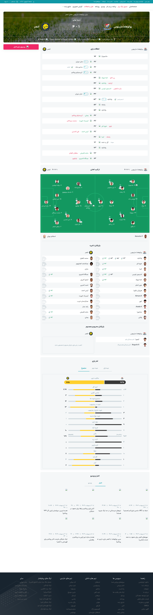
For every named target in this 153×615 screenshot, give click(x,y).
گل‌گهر (98, 606)
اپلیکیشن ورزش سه (138, 2)
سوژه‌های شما (97, 2)
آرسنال (74, 596)
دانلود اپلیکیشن (144, 582)
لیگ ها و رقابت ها (118, 592)
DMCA (146, 606)
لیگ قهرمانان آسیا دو (44, 605)
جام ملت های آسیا (21, 585)
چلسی (74, 599)
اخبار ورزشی (123, 2)
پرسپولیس (96, 585)
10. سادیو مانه (78, 188)
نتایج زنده (67, 6)
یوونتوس (73, 612)
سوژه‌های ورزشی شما (117, 582)
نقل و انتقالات (88, 6)
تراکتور (98, 589)
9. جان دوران (78, 224)
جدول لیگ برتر (122, 6)
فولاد (98, 599)
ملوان (98, 602)
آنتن (123, 606)
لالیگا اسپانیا (47, 592)
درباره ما (146, 592)
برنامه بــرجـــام (111, 6)
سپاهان (97, 596)
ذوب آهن (97, 592)
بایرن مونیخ (72, 592)
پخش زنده (129, 2)
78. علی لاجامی (57, 199)
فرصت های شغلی (143, 599)
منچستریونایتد (71, 609)
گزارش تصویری (77, 6)
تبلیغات (104, 2)
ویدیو (103, 6)
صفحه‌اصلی (133, 6)
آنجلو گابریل (84, 280)
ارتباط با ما (145, 585)
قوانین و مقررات (144, 602)
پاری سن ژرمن (22, 599)
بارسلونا (73, 589)
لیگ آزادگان (47, 585)
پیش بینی (147, 2)
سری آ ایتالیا (47, 595)
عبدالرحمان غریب (82, 301)
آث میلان (73, 582)
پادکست (116, 2)
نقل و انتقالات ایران (20, 596)
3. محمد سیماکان (57, 213)
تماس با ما (109, 2)
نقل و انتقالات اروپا (21, 592)
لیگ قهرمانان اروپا (45, 599)
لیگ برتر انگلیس (46, 589)
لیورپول (73, 606)
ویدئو (122, 596)
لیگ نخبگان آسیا (107, 39)
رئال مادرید (72, 602)
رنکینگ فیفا (23, 589)
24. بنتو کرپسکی (46, 206)
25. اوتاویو (78, 206)
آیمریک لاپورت (83, 296)
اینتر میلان (72, 585)
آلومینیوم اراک (95, 609)
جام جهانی (23, 582)
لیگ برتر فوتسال (46, 609)
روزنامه (97, 6)
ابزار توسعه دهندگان (142, 596)
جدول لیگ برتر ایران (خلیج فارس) (40, 582)
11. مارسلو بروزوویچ (67, 192)
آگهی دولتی (145, 609)
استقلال (97, 582)
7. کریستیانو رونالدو (88, 207)
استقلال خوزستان (94, 612)
